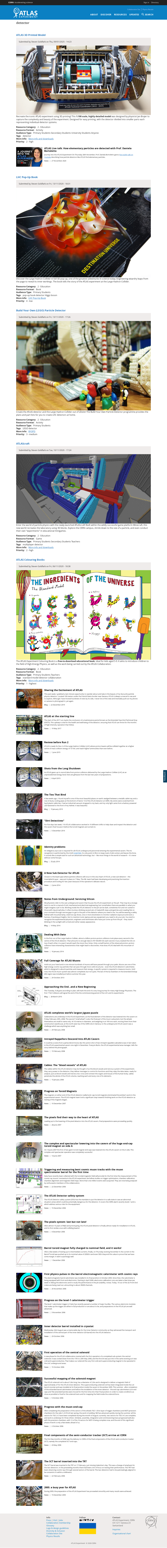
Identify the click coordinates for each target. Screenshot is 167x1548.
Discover (106, 14)
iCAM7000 (77, 853)
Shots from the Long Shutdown (62, 768)
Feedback (164, 776)
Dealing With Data (55, 934)
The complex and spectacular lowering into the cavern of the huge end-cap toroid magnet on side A (88, 1145)
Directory (155, 2)
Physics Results (147, 9)
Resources (120, 14)
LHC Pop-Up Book (37, 298)
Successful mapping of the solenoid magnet (70, 1378)
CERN (20, 2)
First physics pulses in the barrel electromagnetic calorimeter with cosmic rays (91, 1274)
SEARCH (149, 14)
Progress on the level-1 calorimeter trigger (69, 1300)
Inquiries (116, 1529)
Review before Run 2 (56, 742)
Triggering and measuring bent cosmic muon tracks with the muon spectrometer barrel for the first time (83, 1171)
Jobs (61, 1520)
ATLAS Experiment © (79, 1543)
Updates (134, 14)
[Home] (25, 13)
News (46, 161)
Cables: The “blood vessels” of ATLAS (65, 1065)
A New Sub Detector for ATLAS (61, 873)
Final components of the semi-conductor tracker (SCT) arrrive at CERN (85, 1435)
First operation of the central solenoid (66, 1352)
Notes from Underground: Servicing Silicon (69, 899)
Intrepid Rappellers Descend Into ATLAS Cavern (71, 1039)
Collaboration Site (133, 9)
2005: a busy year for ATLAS (60, 1487)
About (94, 14)
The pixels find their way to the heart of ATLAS (71, 1117)
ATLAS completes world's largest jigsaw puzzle (71, 1012)
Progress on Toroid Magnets (60, 1091)
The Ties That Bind (55, 794)
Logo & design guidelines (57, 1528)
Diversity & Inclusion (55, 1531)
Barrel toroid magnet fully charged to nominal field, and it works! (82, 1248)
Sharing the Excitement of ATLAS (63, 690)
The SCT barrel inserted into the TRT (65, 1461)
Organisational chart (121, 1533)
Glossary (50, 1525)
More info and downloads (41, 138)
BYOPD (31, 431)
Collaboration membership (58, 1522)
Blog (46, 705)
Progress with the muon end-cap (63, 1406)
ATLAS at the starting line (59, 716)
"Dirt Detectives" (54, 820)
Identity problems (54, 846)
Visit (55, 1520)
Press (48, 1520)
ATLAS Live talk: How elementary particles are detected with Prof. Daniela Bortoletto (88, 150)
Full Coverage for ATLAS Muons (62, 960)
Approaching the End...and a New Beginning (70, 986)
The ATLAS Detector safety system (64, 1195)
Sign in (146, 2)
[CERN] (151, 1522)
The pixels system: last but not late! (65, 1221)
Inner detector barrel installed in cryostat (69, 1326)
